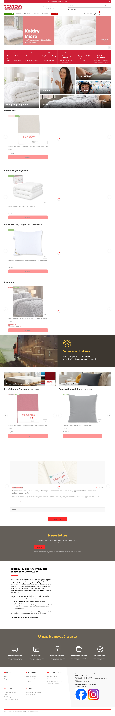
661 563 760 (49, 6)
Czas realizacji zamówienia (54, 681)
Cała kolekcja (36, 224)
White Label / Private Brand (33, 692)
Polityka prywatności (10, 697)
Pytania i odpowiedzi (10, 692)
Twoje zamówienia (31, 676)
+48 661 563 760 (81, 675)
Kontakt (6, 676)
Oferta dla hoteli (30, 694)
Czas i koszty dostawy (53, 679)
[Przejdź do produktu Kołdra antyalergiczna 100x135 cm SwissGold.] (28, 190)
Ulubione (28, 681)
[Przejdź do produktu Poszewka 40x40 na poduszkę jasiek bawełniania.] (82, 408)
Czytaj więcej (57, 519)
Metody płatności (52, 676)
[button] (109, 1)
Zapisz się (39, 547)
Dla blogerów (30, 697)
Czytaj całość (17, 501)
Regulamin (50, 551)
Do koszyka (28, 157)
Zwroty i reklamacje (53, 683)
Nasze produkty (18, 487)
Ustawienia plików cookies (11, 699)
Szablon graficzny (12, 714)
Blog (5, 679)
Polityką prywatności (62, 552)
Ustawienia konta (30, 679)
